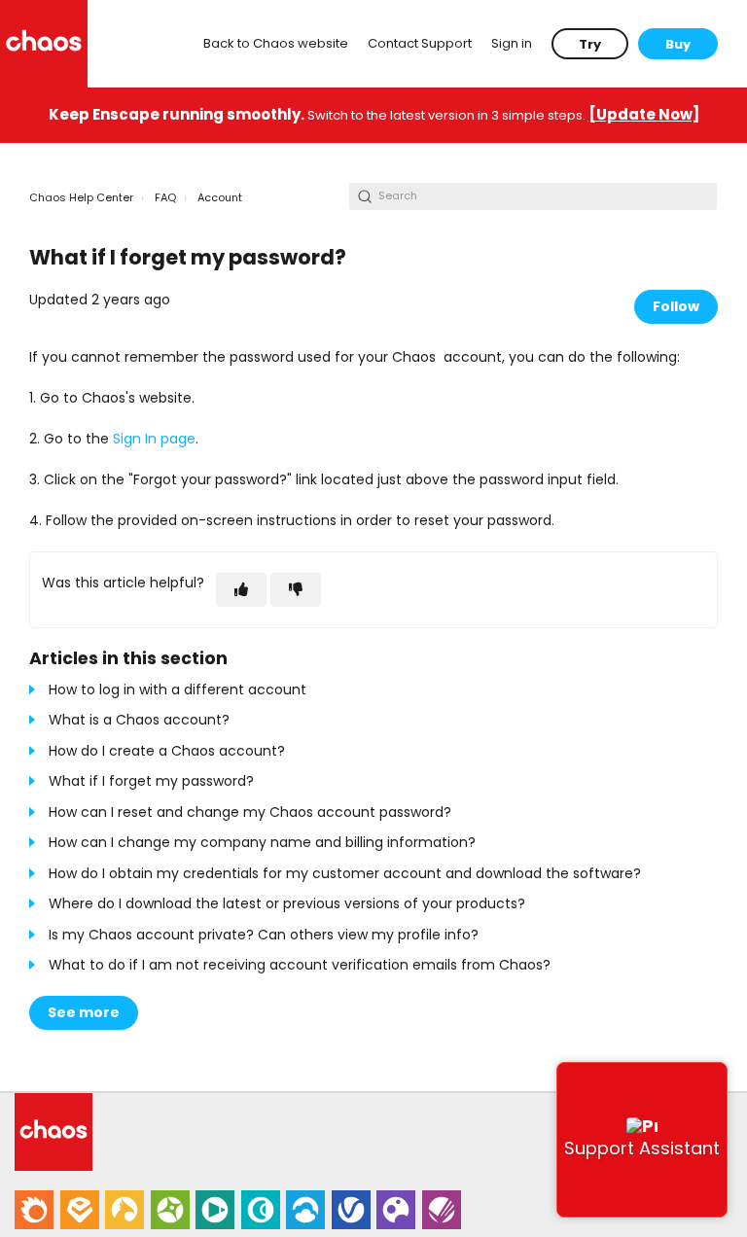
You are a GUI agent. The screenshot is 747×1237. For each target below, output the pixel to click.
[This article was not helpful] (295, 590)
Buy (678, 44)
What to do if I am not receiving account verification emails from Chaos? (300, 964)
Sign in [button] (511, 43)
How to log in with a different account (177, 689)
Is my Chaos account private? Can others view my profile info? (264, 934)
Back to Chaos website (275, 43)
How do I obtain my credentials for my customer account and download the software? (345, 873)
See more (84, 1012)
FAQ (165, 197)
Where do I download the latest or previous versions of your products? (287, 903)
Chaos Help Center (81, 197)
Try (590, 44)
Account (219, 197)
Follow (676, 306)
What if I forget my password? (151, 781)
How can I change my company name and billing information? (262, 842)
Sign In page (154, 438)
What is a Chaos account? (139, 719)
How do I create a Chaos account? (167, 750)
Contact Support (420, 43)
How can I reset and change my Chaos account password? (250, 812)
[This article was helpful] (241, 590)
